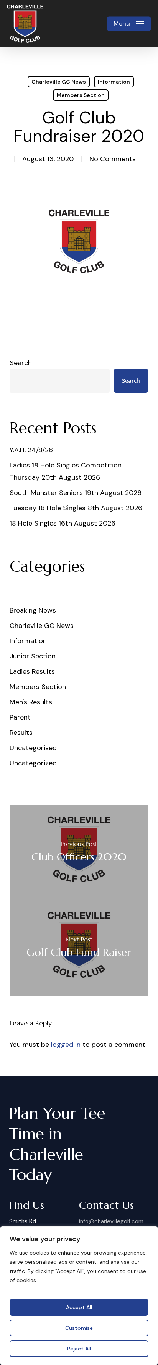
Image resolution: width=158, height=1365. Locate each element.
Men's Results (31, 702)
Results (21, 732)
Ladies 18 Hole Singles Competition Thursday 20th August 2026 (66, 471)
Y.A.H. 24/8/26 (31, 449)
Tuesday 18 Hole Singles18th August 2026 (76, 508)
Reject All (79, 1348)
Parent (20, 717)
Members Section (81, 95)
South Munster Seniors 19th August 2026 (76, 492)
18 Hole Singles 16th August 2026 (62, 523)
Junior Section (33, 656)
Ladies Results (32, 671)
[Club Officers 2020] (79, 853)
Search (21, 362)
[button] (129, 23)
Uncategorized (33, 763)
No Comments (112, 158)
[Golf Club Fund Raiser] (79, 948)
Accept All (79, 1307)
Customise (79, 1328)
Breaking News (33, 610)
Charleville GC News (58, 81)
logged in (66, 1044)
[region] (79, 1295)
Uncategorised (33, 747)
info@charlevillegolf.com (111, 1221)
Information (114, 81)
